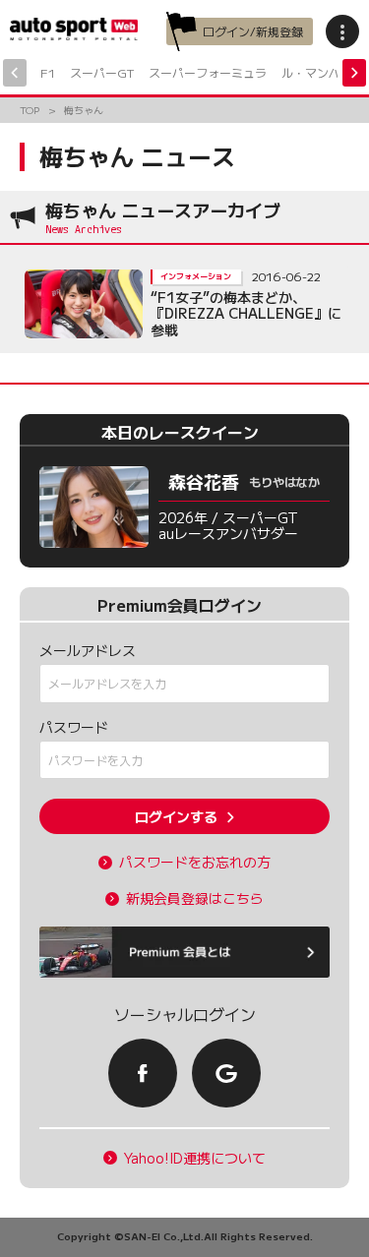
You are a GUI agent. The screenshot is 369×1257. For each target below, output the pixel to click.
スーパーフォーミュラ (208, 72)
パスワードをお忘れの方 (195, 862)
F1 (47, 72)
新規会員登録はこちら (195, 898)
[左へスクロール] (15, 73)
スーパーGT (102, 72)
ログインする (176, 816)
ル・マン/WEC (321, 72)
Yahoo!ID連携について (195, 1158)
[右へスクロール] (354, 73)
